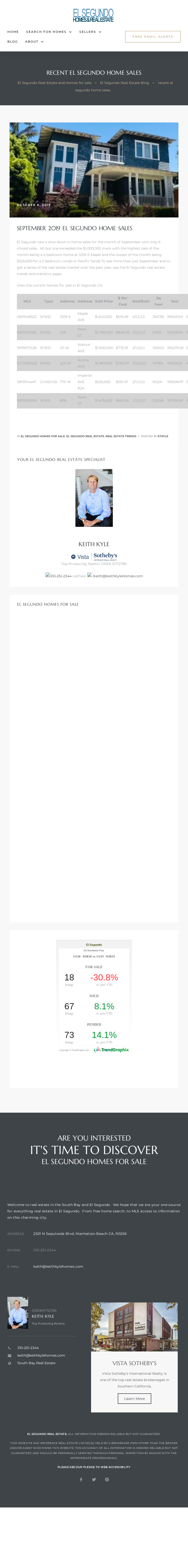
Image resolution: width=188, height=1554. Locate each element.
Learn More (134, 1398)
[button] (153, 36)
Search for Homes (46, 32)
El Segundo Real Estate (85, 436)
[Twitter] (94, 1479)
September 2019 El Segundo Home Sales (74, 228)
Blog (12, 41)
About (31, 41)
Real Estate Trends (121, 436)
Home (13, 32)
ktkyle (163, 436)
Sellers (87, 32)
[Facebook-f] (81, 1479)
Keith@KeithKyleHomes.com (118, 576)
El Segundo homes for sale (43, 436)
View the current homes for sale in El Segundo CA (59, 285)
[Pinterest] (107, 1479)
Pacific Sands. (89, 261)
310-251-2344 (60, 576)
